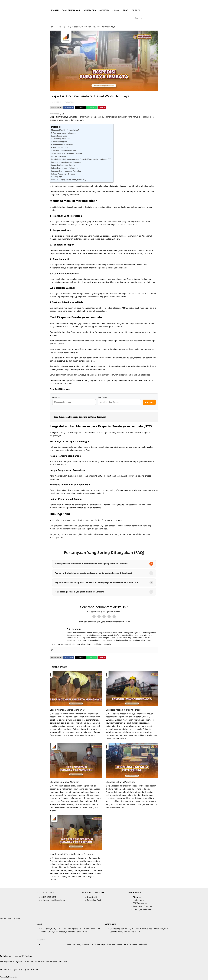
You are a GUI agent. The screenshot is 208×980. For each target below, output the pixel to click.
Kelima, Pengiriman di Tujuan (63, 174)
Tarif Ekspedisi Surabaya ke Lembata (66, 153)
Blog (125, 10)
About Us (104, 10)
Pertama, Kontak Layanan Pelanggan (66, 162)
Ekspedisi (54, 117)
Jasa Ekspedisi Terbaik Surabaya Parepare (71, 854)
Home (52, 27)
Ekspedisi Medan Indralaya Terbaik (123, 710)
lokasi (116, 10)
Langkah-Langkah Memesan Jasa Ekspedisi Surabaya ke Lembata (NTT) (81, 159)
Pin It (103, 107)
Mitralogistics (56, 520)
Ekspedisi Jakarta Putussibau (120, 782)
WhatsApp (92, 107)
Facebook (69, 107)
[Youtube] (53, 910)
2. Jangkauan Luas (59, 136)
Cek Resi (136, 10)
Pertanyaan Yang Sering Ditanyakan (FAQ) (68, 180)
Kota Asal (56, 397)
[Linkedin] (59, 910)
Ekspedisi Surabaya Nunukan (64, 782)
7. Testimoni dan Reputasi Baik (63, 150)
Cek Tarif (149, 402)
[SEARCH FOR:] (146, 18)
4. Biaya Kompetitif (59, 142)
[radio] (94, 617)
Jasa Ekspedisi (63, 27)
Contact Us (90, 10)
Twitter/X (81, 107)
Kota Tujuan (102, 397)
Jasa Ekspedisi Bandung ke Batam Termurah (85, 417)
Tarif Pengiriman (71, 10)
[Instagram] (52, 650)
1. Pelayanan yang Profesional (63, 133)
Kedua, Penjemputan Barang (63, 165)
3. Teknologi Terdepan (60, 139)
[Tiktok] (66, 910)
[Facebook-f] (40, 910)
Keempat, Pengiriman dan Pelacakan (66, 171)
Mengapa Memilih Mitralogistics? (65, 130)
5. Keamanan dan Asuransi (62, 145)
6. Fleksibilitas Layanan (61, 147)
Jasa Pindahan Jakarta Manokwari (67, 710)
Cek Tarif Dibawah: (59, 156)
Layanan (54, 10)
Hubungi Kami (57, 177)
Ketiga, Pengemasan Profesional (64, 168)
